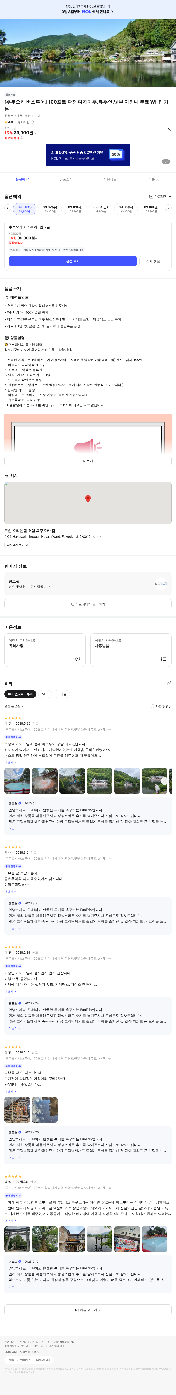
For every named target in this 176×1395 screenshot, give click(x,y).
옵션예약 (22, 179)
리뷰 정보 (32, 122)
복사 (99, 537)
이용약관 (9, 1341)
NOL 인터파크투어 (20, 694)
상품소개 (66, 179)
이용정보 (110, 179)
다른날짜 (161, 196)
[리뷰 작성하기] (169, 683)
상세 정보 (153, 261)
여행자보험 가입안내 (16, 1346)
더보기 (88, 461)
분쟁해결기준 (57, 1346)
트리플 (61, 694)
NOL (45, 694)
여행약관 (38, 1346)
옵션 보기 (73, 261)
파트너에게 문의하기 (90, 604)
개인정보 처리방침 (65, 1341)
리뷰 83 (154, 179)
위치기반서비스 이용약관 (34, 1341)
